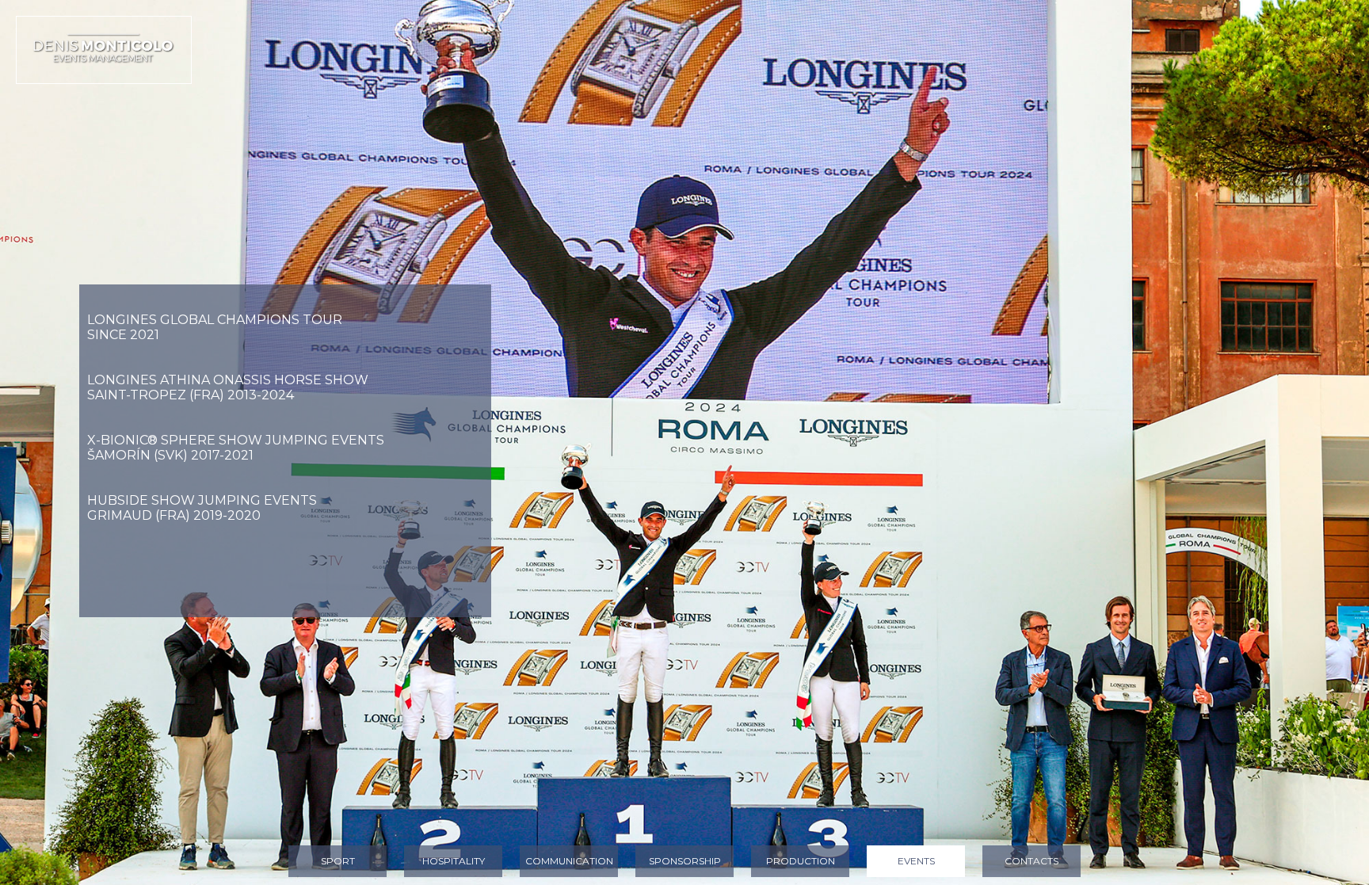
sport (338, 861)
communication (569, 861)
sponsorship (685, 861)
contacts (1031, 861)
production (800, 861)
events (916, 861)
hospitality (453, 861)
